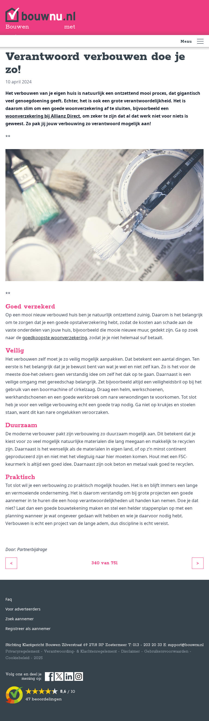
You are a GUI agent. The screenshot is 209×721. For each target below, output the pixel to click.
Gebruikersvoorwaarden (166, 651)
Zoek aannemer (19, 618)
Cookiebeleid (17, 658)
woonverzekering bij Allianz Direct (42, 116)
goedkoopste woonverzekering (54, 338)
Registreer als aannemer (28, 628)
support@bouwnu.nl (186, 645)
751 (114, 563)
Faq (8, 599)
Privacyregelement (22, 651)
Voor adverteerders (23, 609)
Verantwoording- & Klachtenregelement (80, 651)
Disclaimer (130, 651)
